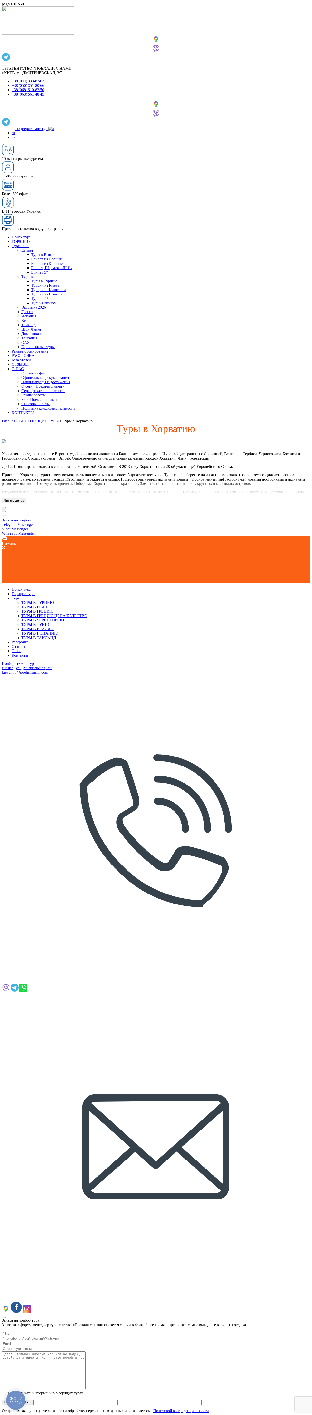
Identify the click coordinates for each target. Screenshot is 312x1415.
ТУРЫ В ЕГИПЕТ (36, 607)
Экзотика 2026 (33, 307)
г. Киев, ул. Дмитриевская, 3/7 (27, 668)
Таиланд (28, 325)
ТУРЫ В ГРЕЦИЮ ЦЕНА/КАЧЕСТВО (54, 616)
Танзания (29, 338)
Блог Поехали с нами (39, 399)
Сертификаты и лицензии (43, 391)
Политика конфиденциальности (48, 408)
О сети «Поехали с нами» (42, 386)
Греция (27, 312)
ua (13, 137)
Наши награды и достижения (45, 382)
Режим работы (33, 395)
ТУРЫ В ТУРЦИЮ (37, 602)
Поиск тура (21, 237)
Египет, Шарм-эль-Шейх (51, 268)
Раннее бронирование (30, 351)
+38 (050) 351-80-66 (28, 85)
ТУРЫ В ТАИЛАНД (38, 638)
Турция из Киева (45, 285)
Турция (27, 277)
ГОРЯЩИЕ (21, 241)
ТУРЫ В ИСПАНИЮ (39, 633)
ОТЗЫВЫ (20, 364)
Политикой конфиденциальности (181, 1411)
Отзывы (18, 646)
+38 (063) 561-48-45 (28, 94)
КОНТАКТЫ (23, 413)
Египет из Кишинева (48, 263)
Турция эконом (43, 303)
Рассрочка (20, 642)
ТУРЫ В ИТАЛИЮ (37, 629)
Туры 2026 (20, 246)
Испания (28, 316)
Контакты (20, 655)
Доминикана (32, 334)
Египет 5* (39, 272)
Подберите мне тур (31, 129)
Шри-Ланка (31, 329)
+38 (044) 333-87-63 (28, 81)
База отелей (21, 360)
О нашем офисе (34, 373)
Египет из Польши (46, 259)
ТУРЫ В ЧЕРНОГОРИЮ (42, 620)
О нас (16, 651)
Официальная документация (45, 377)
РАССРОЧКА (23, 356)
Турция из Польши (47, 294)
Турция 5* (39, 298)
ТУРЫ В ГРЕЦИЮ (37, 611)
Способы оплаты (35, 404)
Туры (16, 598)
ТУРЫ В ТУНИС (35, 624)
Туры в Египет (43, 255)
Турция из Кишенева (48, 290)
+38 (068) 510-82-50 (28, 90)
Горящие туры (23, 594)
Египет (27, 250)
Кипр (25, 320)
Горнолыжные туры (38, 347)
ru (13, 133)
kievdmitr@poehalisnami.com (25, 672)
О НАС (18, 369)
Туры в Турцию (44, 281)
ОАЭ (25, 342)
